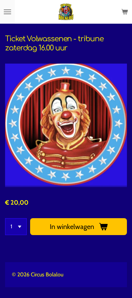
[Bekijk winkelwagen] (124, 12)
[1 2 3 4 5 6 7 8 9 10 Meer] (16, 226)
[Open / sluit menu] (7, 12)
